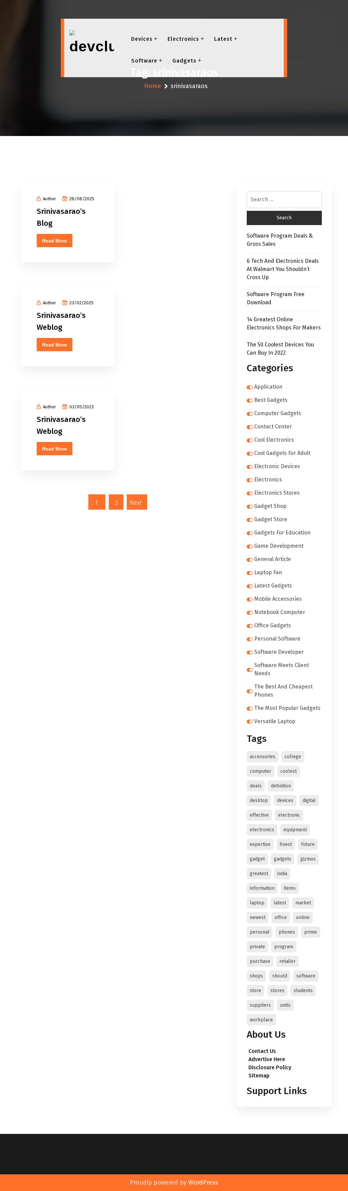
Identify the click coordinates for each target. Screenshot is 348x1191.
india (282, 874)
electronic (289, 815)
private (257, 947)
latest (280, 903)
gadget (257, 859)
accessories (262, 757)
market (303, 903)
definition (281, 786)
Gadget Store (270, 519)
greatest (259, 874)
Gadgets (184, 60)
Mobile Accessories (278, 599)
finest (286, 844)
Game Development (278, 546)
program (283, 947)
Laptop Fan (268, 572)
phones (287, 932)
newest (257, 917)
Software (144, 60)
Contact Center (273, 426)
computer (260, 771)
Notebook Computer (279, 612)
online (303, 917)
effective (259, 815)
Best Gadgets (271, 400)
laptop (257, 903)
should (279, 976)
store (255, 990)
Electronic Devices (277, 466)
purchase (260, 961)
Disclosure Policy (269, 1067)
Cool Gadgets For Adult (282, 453)
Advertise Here (266, 1059)
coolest (288, 771)
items (290, 888)
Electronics (183, 39)
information (262, 888)
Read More (54, 240)
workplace (261, 1020)
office (281, 917)
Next (136, 503)
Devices (142, 39)
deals (256, 786)
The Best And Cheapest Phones (283, 690)
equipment (295, 830)
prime (310, 932)
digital (309, 800)
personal (259, 932)
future (308, 844)
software (305, 976)
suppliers (260, 1005)
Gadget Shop (270, 506)
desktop (259, 800)
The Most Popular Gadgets (287, 708)
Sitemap (258, 1075)
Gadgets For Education (282, 532)
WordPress (203, 1182)
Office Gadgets (272, 625)
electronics (262, 830)
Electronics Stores (277, 493)
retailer (287, 961)
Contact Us (262, 1051)
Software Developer (279, 652)
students (303, 990)
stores (277, 990)
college (292, 757)
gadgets (282, 859)
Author (49, 198)
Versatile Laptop (274, 721)
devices (285, 800)
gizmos (308, 859)
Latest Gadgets (273, 585)
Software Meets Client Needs (281, 669)
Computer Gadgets (277, 413)
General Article (272, 559)
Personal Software (277, 638)
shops (256, 976)
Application (268, 387)
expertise (260, 844)
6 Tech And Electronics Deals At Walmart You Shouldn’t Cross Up (283, 269)
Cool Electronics (274, 440)
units (285, 1005)
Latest (223, 39)
